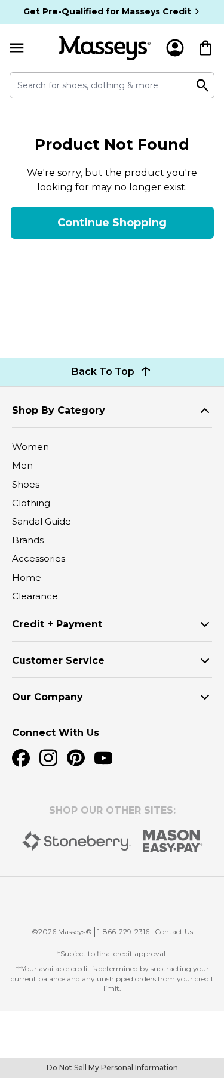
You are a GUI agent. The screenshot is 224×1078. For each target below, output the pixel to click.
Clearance (35, 596)
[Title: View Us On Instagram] (48, 758)
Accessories (38, 558)
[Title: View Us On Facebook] (21, 758)
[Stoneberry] (76, 841)
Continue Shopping (112, 222)
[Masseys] (105, 48)
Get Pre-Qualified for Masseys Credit (107, 11)
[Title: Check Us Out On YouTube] (103, 758)
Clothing (31, 503)
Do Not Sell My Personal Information (112, 1067)
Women (30, 446)
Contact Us (174, 931)
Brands (28, 540)
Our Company (47, 697)
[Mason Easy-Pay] (173, 841)
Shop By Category (58, 410)
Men (22, 465)
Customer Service (58, 660)
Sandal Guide (41, 521)
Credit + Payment (57, 624)
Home (26, 577)
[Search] (202, 85)
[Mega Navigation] (17, 48)
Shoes (25, 484)
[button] (118, 900)
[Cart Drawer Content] (205, 48)
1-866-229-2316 (123, 931)
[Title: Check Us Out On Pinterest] (76, 758)
